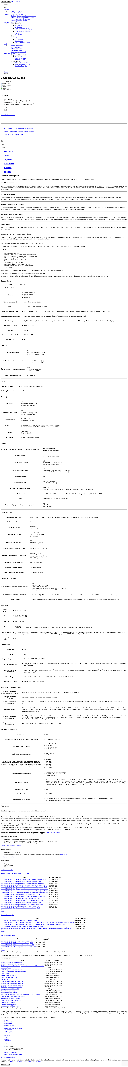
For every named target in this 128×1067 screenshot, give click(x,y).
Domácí (6, 1020)
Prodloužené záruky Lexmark (19, 20)
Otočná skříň (4, 979)
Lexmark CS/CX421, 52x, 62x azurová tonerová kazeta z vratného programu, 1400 (24, 890)
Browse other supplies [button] (7, 915)
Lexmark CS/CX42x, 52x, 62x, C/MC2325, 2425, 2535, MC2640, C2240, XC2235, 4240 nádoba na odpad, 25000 (33, 924)
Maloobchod (18, 34)
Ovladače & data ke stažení (22, 63)
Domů (6, 72)
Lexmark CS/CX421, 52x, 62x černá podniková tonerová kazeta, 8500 (20, 898)
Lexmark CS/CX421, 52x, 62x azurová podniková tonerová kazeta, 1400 (21, 881)
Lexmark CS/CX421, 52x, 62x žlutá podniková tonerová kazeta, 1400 (20, 906)
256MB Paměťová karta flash (9, 975)
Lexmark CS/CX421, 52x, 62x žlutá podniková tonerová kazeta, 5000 (20, 894)
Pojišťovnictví (18, 27)
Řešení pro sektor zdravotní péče (24, 30)
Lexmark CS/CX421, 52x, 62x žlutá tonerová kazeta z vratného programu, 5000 (23, 883)
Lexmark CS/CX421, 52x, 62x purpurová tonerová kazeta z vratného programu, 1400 (24, 892)
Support (6, 1039)
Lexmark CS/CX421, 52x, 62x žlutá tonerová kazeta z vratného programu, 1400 (23, 896)
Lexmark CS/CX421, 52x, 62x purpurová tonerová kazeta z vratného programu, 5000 (24, 889)
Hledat (6, 4)
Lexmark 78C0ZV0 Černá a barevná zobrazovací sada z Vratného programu (22, 926)
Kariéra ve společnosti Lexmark (13, 1028)
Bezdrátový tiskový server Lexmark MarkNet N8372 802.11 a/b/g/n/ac (20, 994)
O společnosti (8, 1022)
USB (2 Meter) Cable (7, 973)
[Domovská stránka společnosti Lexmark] (16, 1)
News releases (8, 1031)
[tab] (65, 151)
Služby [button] (6, 44)
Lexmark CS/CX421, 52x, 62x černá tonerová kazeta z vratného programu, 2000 (23, 879)
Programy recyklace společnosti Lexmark (22, 17)
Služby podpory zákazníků (18, 52)
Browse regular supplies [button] (8, 935)
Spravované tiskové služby (18, 45)
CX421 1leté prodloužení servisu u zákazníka (13, 971)
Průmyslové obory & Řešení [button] (12, 22)
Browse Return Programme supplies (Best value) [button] (15, 873)
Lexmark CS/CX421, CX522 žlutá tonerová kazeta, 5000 (17, 941)
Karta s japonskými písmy (8, 1002)
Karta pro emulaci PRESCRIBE (10, 989)
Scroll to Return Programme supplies (11, 845)
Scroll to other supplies (7, 870)
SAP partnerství (19, 39)
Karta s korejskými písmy (8, 990)
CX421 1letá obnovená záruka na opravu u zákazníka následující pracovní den (22, 966)
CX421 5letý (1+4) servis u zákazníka (11, 969)
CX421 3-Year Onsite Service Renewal (12, 983)
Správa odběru (8, 1040)
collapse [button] (3, 911)
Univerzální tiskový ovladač (22, 64)
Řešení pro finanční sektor (22, 28)
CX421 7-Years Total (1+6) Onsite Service (12, 964)
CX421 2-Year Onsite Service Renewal (12, 985)
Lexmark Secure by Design (22, 42)
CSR (5, 1037)
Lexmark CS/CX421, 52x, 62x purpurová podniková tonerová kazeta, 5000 (22, 904)
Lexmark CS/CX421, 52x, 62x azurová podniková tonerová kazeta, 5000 (21, 902)
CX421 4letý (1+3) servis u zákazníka (11, 962)
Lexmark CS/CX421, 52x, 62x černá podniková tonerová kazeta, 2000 (20, 908)
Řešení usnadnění (19, 38)
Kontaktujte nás (8, 1023)
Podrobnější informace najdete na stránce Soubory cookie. (26, 1061)
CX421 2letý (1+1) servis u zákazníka (11, 987)
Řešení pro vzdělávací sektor (22, 31)
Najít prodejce (8, 1029)
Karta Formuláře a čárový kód (9, 992)
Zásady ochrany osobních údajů (13, 1054)
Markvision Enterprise (21, 66)
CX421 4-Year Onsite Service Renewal (12, 981)
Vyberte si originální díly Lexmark (20, 19)
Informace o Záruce (16, 48)
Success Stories (8, 1032)
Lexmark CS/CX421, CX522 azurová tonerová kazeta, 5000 (17, 945)
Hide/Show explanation (53, 832)
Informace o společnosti (10, 1052)
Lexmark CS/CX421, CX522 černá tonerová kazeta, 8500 (17, 943)
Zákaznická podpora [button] (9, 53)
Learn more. (63, 854)
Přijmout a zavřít (5, 1064)
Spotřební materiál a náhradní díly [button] (13, 14)
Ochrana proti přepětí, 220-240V (10, 1006)
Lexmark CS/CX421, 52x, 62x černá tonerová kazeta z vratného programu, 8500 (23, 885)
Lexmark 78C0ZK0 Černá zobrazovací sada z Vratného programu (19, 920)
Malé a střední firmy (16, 11)
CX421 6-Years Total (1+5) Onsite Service (12, 996)
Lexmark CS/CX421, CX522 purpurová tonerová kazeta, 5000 (18, 946)
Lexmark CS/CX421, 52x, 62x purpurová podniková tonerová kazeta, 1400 (22, 900)
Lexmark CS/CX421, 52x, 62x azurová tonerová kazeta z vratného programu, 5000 (24, 887)
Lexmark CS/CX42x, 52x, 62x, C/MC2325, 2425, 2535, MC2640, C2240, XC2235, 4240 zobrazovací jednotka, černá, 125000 (36, 928)
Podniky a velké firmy (17, 13)
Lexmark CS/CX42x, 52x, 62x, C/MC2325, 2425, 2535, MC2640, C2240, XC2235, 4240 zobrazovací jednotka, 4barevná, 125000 (37, 922)
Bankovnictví (18, 25)
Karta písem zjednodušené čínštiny (10, 998)
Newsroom (7, 1035)
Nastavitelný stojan (6, 968)
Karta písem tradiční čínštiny (9, 1004)
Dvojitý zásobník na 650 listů (9, 977)
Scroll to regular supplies (7, 857)
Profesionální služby (16, 50)
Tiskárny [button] (6, 9)
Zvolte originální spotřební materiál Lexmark (23, 16)
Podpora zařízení (19, 56)
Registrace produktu (20, 58)
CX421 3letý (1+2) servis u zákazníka (11, 1000)
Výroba (17, 33)
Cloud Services (19, 41)
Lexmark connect (9, 1025)
